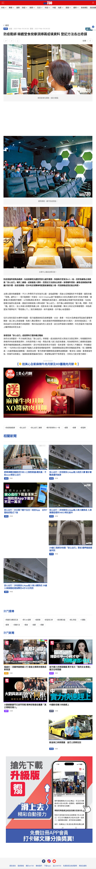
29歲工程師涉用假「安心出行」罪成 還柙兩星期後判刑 (70, 549)
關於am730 (30, 866)
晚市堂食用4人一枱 (53, 428)
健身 (26, 625)
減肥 (34, 625)
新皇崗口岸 (49, 620)
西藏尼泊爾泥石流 (12, 620)
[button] (3, 3)
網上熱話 (73, 620)
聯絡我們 (39, 866)
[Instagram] (49, 861)
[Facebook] (43, 861)
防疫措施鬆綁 (10, 428)
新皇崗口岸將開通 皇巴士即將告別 (65, 742)
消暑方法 (17, 625)
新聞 (51, 711)
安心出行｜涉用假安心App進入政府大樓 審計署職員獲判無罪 (70, 473)
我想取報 (21, 866)
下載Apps (47, 866)
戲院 (66, 428)
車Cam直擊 (27, 620)
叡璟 (7, 625)
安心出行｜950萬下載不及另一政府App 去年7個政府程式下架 (25, 511)
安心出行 (23, 428)
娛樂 (51, 673)
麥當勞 (83, 428)
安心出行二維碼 (36, 428)
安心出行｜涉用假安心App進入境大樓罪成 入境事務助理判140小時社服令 (70, 511)
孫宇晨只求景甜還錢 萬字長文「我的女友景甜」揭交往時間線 (70, 668)
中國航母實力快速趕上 (59, 705)
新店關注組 (61, 620)
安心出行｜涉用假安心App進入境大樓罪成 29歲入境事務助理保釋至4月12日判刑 (25, 586)
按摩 (74, 428)
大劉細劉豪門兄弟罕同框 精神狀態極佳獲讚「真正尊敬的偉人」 (25, 706)
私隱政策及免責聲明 (70, 866)
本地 (5, 29)
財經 (6, 673)
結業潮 (38, 620)
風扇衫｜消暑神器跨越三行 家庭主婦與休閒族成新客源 (25, 668)
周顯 (42, 625)
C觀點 (83, 620)
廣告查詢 (12, 866)
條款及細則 (83, 866)
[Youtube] (54, 861)
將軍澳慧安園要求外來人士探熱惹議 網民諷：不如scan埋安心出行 (25, 473)
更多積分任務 (60, 854)
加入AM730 (57, 866)
